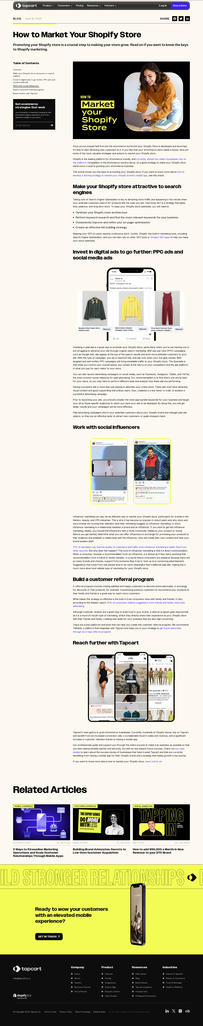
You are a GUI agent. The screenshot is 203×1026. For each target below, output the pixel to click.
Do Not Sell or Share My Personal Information (129, 1012)
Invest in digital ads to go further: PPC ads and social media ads (34, 80)
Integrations (110, 982)
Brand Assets (141, 982)
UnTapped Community (145, 996)
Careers (77, 982)
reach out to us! (154, 761)
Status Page (110, 987)
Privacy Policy (66, 1012)
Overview (17, 69)
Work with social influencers (26, 86)
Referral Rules (99, 1012)
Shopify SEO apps (160, 237)
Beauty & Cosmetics (175, 978)
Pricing (79, 5)
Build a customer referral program (28, 89)
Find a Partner (80, 991)
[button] (48, 5)
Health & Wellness (174, 987)
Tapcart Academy (143, 987)
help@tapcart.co (20, 978)
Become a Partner (82, 987)
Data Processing (82, 1012)
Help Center (140, 974)
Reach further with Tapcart (25, 93)
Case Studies (111, 996)
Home (77, 974)
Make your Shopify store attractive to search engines (33, 74)
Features (109, 974)
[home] (27, 5)
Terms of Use (50, 1012)
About (77, 978)
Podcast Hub (141, 991)
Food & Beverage (174, 982)
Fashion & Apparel (174, 974)
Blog (17, 18)
